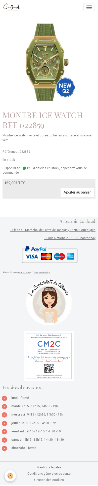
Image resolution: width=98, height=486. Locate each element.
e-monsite (24, 272)
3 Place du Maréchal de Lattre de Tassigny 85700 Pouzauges (52, 230)
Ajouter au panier (77, 192)
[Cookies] (10, 475)
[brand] (13, 7)
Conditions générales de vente (49, 473)
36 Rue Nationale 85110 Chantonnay (69, 238)
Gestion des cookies (49, 480)
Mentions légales (49, 467)
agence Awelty (42, 272)
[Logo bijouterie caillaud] (49, 302)
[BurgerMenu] (88, 7)
